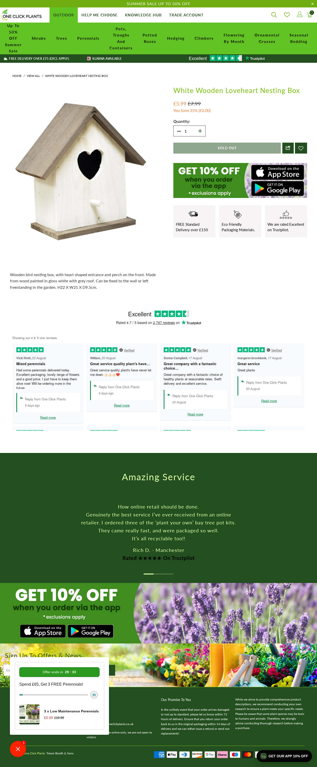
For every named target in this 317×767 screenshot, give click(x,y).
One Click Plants (34, 753)
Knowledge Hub (143, 15)
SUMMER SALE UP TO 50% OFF (158, 3)
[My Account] (299, 15)
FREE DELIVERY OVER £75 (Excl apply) (38, 59)
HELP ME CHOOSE (99, 15)
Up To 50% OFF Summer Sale (13, 38)
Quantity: (181, 121)
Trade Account (186, 15)
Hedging (176, 38)
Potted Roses (150, 38)
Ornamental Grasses (267, 38)
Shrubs (39, 38)
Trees (61, 38)
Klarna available (107, 59)
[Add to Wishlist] (301, 148)
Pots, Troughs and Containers (121, 38)
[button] (284, 756)
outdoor (63, 15)
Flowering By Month (234, 38)
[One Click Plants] (22, 15)
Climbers (204, 38)
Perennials (88, 38)
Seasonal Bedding (299, 38)
